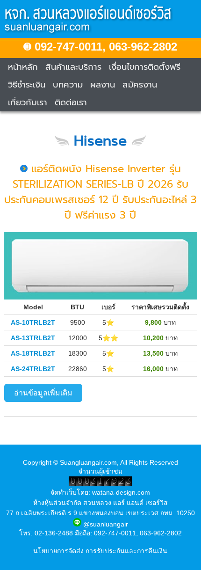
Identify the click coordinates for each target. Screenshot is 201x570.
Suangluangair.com (88, 462)
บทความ (68, 84)
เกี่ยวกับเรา (27, 102)
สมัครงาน (139, 84)
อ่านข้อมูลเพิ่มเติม (43, 393)
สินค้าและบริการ (73, 66)
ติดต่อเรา (71, 102)
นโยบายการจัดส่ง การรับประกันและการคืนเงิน (100, 551)
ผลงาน (102, 84)
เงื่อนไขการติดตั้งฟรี (144, 66)
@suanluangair (104, 524)
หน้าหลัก (23, 66)
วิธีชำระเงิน (26, 84)
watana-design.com (121, 492)
